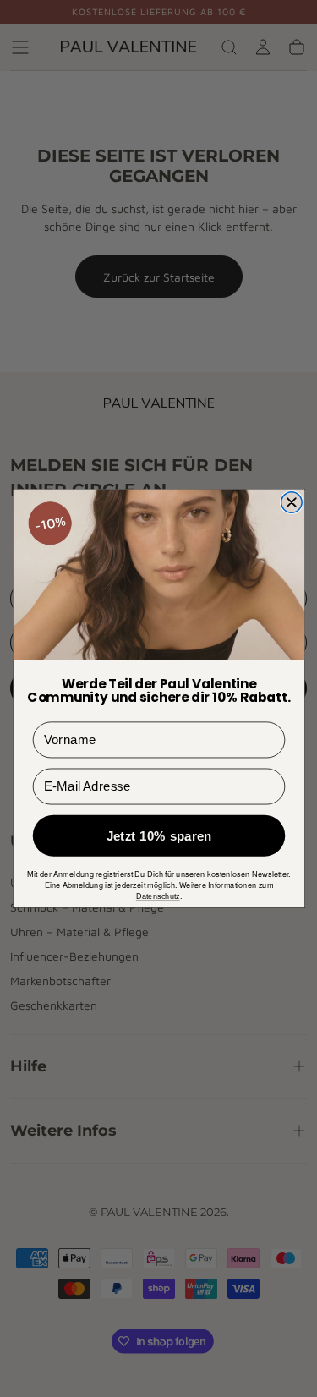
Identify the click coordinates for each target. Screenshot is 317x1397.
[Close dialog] (291, 502)
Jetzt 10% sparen (158, 836)
